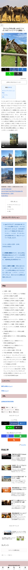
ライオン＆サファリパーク (8, 409)
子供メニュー (5, 390)
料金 (3, 92)
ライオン (15, 407)
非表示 (10, 87)
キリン (9, 407)
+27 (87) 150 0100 (6, 189)
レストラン (5, 95)
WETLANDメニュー (7, 386)
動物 (18, 409)
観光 (4, 407)
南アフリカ (5, 412)
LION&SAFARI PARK (7, 401)
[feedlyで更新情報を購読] (20, 436)
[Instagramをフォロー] (7, 436)
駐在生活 (17, 412)
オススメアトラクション (8, 90)
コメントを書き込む (14, 550)
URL (3, 97)
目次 (12, 201)
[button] (18, 74)
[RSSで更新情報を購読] (14, 439)
